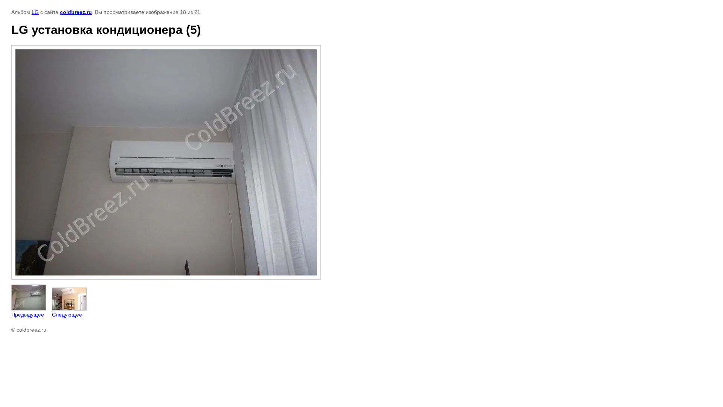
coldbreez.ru (76, 12)
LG (35, 12)
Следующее (67, 315)
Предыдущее (27, 315)
